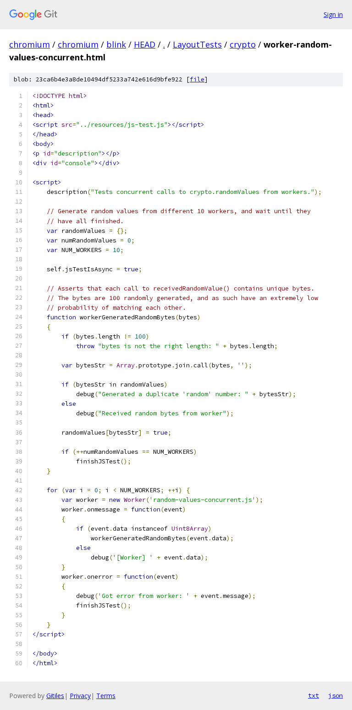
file (197, 79)
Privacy (80, 695)
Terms (106, 695)
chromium (29, 44)
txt (313, 695)
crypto (243, 44)
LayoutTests (197, 44)
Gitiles (55, 695)
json (335, 695)
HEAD (144, 44)
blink (116, 44)
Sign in (333, 14)
